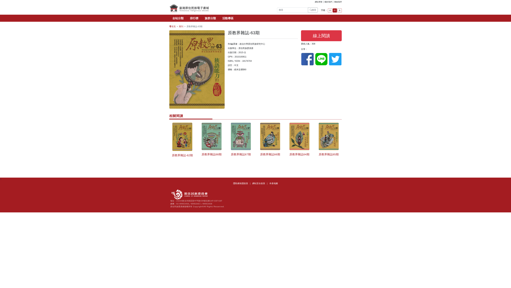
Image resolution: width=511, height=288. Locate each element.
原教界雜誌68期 (212, 154)
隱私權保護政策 (240, 183)
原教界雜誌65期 (329, 154)
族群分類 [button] (210, 18)
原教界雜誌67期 (241, 154)
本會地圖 (273, 183)
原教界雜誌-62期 (182, 155)
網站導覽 (318, 2)
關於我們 (328, 2)
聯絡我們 (338, 2)
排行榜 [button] (194, 18)
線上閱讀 (321, 35)
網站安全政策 (258, 183)
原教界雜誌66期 (270, 154)
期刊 (181, 26)
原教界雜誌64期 (299, 154)
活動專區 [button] (228, 18)
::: (1, 23)
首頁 (173, 26)
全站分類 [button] (178, 18)
